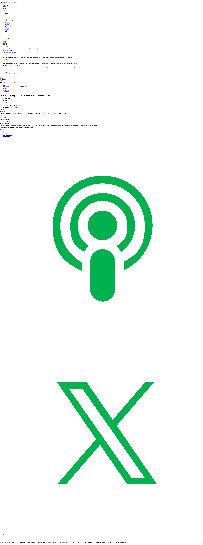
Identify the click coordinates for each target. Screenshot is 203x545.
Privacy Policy (7, 17)
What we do (7, 12)
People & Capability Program (9, 70)
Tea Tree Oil (7, 28)
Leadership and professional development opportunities (12, 61)
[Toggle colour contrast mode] (0, 79)
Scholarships (7, 72)
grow (6, 60)
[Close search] (1, 81)
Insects (6, 39)
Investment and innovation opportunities (9, 52)
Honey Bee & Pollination (9, 25)
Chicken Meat (7, 22)
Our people (6, 13)
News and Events (5, 74)
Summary (4, 88)
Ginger (6, 27)
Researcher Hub (5, 42)
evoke (6, 59)
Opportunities (5, 43)
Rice (5, 26)
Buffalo (6, 31)
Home (4, 84)
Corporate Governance (6, 136)
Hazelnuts (6, 37)
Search (16, 2)
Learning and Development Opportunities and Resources (14, 73)
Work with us (7, 14)
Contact (4, 75)
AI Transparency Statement (7, 135)
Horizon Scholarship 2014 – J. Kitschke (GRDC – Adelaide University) (15, 86)
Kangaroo (6, 30)
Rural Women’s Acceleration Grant (10, 69)
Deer (5, 32)
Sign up (1, 129)
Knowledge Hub (5, 41)
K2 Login (4, 6)
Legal (6, 16)
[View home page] (5, 544)
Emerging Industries (6, 34)
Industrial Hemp (7, 38)
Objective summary (6, 91)
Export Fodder (7, 23)
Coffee (6, 36)
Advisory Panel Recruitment (9, 71)
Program (4, 89)
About (4, 10)
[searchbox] (101, 2)
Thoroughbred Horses (8, 24)
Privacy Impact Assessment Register (11, 18)
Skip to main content (3, 0)
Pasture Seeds (7, 29)
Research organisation (6, 90)
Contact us (4, 131)
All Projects (4, 85)
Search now (17, 82)
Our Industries (5, 19)
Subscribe (4, 8)
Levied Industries (10, 20)
